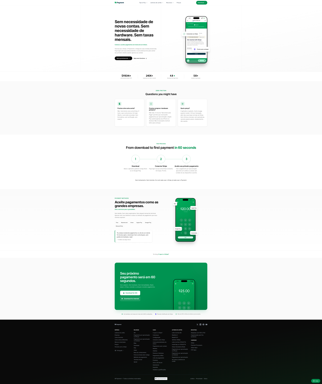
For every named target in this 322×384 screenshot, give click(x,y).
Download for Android (131, 298)
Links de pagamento (158, 358)
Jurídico (192, 378)
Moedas (155, 348)
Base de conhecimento (140, 352)
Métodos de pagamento (140, 357)
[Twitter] (197, 324)
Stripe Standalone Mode (178, 346)
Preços (179, 2)
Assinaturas (156, 365)
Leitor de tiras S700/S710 (179, 342)
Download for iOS (131, 293)
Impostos (155, 367)
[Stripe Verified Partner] (161, 378)
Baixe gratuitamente (122, 58)
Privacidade (199, 378)
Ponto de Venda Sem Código (142, 355)
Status (205, 378)
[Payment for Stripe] (119, 3)
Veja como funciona (139, 58)
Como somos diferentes (121, 339)
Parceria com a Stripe (121, 346)
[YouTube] (206, 324)
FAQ (135, 348)
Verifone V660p (176, 339)
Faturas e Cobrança (158, 353)
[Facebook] (203, 324)
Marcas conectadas (120, 342)
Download (201, 2)
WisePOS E (175, 337)
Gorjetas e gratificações (159, 369)
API (135, 332)
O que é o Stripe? (163, 254)
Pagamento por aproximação (180, 357)
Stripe (192, 343)
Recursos (169, 2)
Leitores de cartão (156, 2)
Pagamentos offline (158, 355)
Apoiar (135, 362)
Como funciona (119, 337)
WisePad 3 (175, 335)
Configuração (156, 337)
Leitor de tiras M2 (176, 332)
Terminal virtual (138, 359)
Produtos (155, 360)
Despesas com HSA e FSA (198, 332)
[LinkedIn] (200, 324)
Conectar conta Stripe (159, 339)
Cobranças (156, 335)
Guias (135, 350)
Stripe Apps (194, 347)
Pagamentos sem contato (160, 346)
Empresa (117, 335)
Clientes (155, 351)
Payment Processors (196, 345)
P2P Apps (193, 350)
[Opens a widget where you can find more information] (315, 381)
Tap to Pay (142, 2)
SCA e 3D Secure (157, 362)
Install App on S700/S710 (179, 344)
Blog (135, 343)
